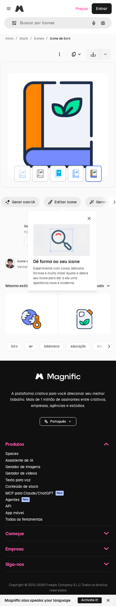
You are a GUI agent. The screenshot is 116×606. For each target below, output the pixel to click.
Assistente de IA (19, 460)
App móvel (14, 512)
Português (58, 421)
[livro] (22, 174)
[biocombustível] (85, 319)
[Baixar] (93, 54)
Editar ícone (65, 202)
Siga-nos (14, 564)
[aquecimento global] (31, 319)
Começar (14, 533)
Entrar (101, 8)
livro (14, 346)
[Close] (108, 600)
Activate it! (89, 600)
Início (9, 38)
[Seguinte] (109, 346)
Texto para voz (18, 480)
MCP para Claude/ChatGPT (34, 493)
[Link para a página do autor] (10, 264)
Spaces (11, 453)
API (8, 506)
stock (23, 38)
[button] (58, 421)
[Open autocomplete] (12, 23)
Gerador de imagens (22, 466)
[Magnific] (58, 378)
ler (31, 346)
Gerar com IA (23, 202)
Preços (82, 8)
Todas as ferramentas (23, 519)
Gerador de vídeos (21, 473)
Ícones (39, 38)
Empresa (14, 549)
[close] (89, 218)
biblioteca (51, 346)
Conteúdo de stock (21, 486)
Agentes (17, 499)
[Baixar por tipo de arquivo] (76, 54)
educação (78, 346)
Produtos (14, 444)
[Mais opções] (59, 54)
